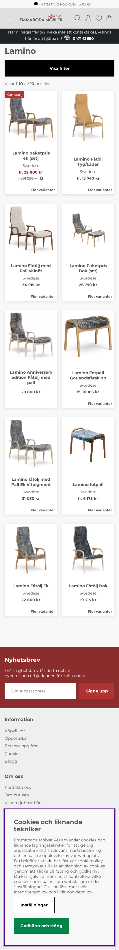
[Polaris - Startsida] (41, 18)
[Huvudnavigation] (10, 18)
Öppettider (16, 738)
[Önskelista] (98, 18)
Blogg (11, 761)
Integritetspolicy (30, 892)
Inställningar (34, 905)
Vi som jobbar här (23, 802)
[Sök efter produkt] (77, 18)
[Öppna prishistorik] (41, 178)
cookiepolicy (79, 892)
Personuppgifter (21, 745)
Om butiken (17, 795)
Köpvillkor (15, 730)
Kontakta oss (18, 787)
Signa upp (97, 691)
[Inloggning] (88, 18)
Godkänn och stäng (41, 925)
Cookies (13, 753)
